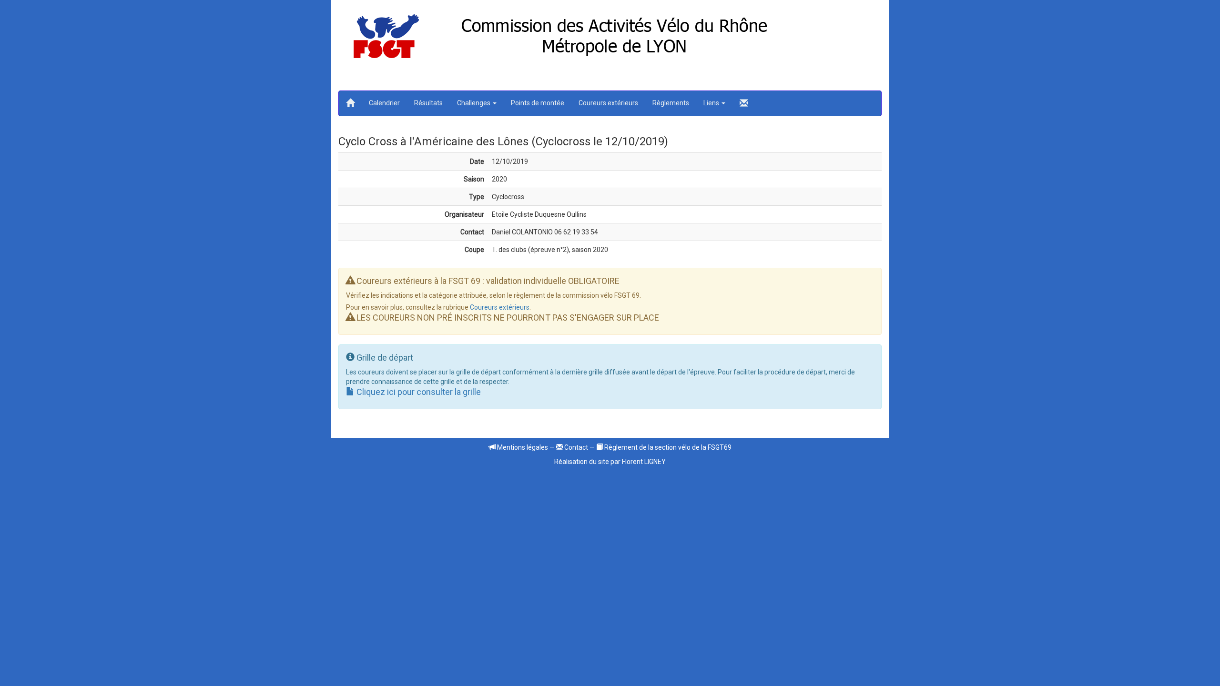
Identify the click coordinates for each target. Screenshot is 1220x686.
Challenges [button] (474, 103)
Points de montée (537, 103)
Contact (575, 447)
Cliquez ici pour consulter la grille (418, 392)
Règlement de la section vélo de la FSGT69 (667, 447)
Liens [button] (712, 103)
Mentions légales (522, 447)
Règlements (670, 103)
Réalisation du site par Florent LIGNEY (610, 461)
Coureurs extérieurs (608, 103)
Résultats (428, 103)
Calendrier (384, 103)
